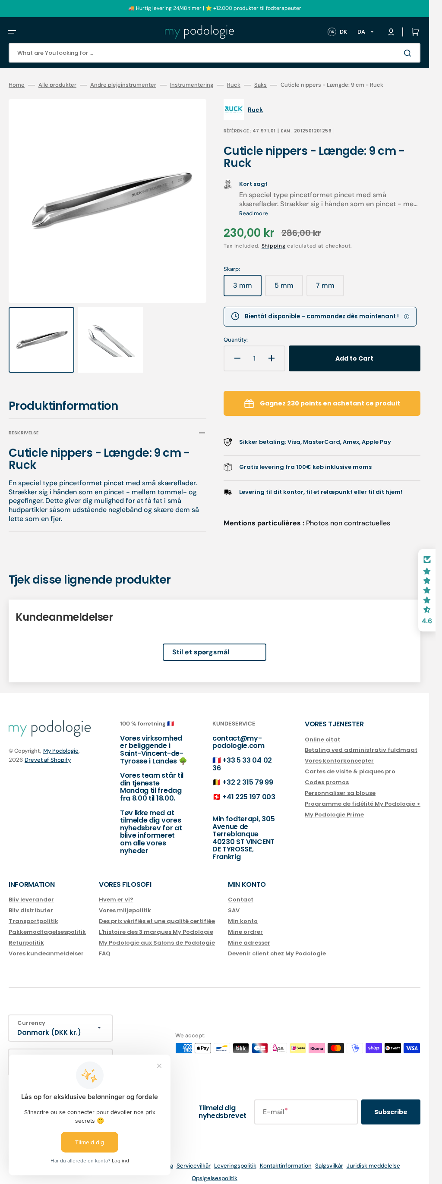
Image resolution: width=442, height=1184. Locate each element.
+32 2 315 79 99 (247, 774)
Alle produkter (57, 85)
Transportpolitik (33, 913)
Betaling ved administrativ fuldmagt (361, 742)
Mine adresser (249, 934)
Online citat (322, 731)
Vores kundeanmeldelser (46, 945)
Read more (253, 213)
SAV (234, 902)
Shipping (274, 245)
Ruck (233, 85)
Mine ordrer (245, 924)
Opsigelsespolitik (214, 1170)
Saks (260, 85)
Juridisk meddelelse (373, 1158)
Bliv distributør (31, 902)
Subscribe (390, 1103)
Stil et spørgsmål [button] (200, 643)
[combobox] (214, 53)
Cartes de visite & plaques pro (350, 764)
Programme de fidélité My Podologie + (362, 795)
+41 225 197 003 (248, 789)
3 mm (247, 288)
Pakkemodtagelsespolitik (47, 924)
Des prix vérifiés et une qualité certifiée (157, 913)
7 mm (330, 288)
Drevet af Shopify (48, 751)
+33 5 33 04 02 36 (242, 756)
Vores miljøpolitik (125, 902)
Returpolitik (26, 934)
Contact (240, 891)
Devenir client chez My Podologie (277, 945)
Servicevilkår (194, 1158)
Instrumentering (191, 85)
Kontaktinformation (286, 1158)
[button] (12, 31)
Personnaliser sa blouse (340, 785)
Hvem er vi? (116, 891)
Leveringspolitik (235, 1158)
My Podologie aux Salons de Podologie (157, 934)
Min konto (243, 913)
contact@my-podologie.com (238, 734)
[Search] (409, 53)
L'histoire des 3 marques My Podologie (156, 924)
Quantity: (236, 339)
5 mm (289, 288)
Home (17, 85)
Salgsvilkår (329, 1158)
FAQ (104, 945)
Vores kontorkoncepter (339, 753)
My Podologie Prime (334, 806)
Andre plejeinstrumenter (123, 85)
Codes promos (327, 774)
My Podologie (61, 742)
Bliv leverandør (31, 891)
